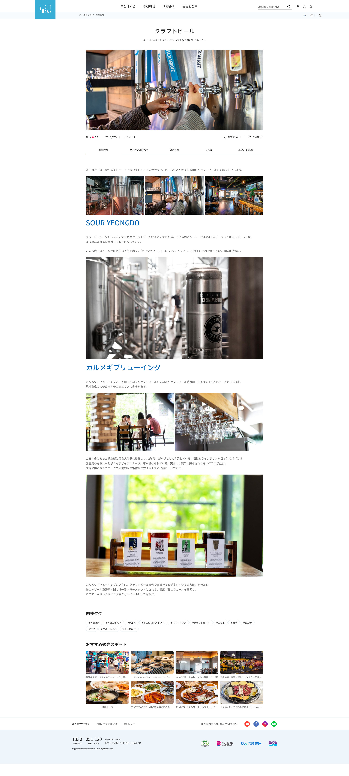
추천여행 (149, 6)
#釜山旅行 (94, 622)
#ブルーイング (178, 622)
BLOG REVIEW (245, 149)
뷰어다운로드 (130, 724)
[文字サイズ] (304, 15)
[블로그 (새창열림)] (274, 724)
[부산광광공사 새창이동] (251, 743)
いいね (257, 137)
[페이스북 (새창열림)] (256, 724)
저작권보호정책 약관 (107, 724)
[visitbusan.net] (45, 12)
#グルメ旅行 (129, 628)
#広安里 (220, 622)
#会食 (92, 628)
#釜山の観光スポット (153, 622)
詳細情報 (104, 149)
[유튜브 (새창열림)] (247, 724)
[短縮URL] (312, 15)
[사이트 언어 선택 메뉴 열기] (311, 7)
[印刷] (320, 15)
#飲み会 (247, 622)
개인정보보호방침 (81, 724)
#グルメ (131, 622)
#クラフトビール (201, 622)
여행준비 (169, 6)
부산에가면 (128, 6)
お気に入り (234, 137)
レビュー (129, 137)
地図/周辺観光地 (139, 149)
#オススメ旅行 (108, 628)
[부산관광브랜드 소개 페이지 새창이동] (273, 743)
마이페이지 (304, 7)
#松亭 (234, 622)
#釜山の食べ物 (113, 622)
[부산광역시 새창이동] (225, 743)
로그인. (298, 7)
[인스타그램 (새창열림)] (265, 724)
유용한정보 (189, 6)
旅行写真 (174, 149)
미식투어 (100, 15)
